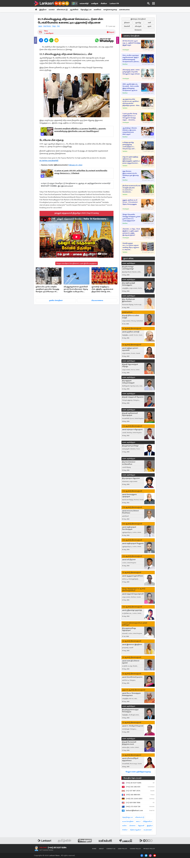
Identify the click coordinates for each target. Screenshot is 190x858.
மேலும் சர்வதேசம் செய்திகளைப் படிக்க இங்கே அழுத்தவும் (76, 263)
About (101, 848)
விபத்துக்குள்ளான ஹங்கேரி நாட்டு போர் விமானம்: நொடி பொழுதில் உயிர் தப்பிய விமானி (76, 289)
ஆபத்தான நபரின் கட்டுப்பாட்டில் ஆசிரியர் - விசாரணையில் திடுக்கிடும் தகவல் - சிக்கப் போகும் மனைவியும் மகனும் (131, 102)
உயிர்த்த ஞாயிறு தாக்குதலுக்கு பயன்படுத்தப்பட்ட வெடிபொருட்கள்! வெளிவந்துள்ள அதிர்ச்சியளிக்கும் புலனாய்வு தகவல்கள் (129, 146)
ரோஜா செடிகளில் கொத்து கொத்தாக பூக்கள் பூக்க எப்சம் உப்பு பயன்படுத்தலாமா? (131, 218)
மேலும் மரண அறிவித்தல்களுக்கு (138, 772)
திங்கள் (127, 23)
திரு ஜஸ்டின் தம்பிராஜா (130, 446)
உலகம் (52, 9)
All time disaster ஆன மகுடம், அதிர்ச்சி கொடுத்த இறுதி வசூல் (131, 43)
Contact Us (111, 848)
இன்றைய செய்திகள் (138, 19)
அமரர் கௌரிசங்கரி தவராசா (132, 677)
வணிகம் (97, 9)
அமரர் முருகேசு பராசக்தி (130, 332)
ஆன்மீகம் (74, 9)
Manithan (125, 64)
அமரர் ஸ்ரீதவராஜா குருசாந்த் (132, 610)
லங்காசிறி (84, 3)
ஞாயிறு (138, 23)
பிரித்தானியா (147, 821)
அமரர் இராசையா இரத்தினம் (132, 644)
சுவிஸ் (124, 826)
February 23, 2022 (75, 165)
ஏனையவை (124, 9)
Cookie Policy (135, 848)
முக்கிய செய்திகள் (56, 300)
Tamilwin (124, 108)
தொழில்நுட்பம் (127, 817)
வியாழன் (138, 26)
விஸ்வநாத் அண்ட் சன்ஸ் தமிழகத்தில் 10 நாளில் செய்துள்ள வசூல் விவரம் (131, 72)
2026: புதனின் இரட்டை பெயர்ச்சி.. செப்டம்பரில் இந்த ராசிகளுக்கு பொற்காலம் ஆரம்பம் (130, 87)
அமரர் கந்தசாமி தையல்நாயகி (133, 594)
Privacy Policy (149, 848)
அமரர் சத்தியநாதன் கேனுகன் (133, 543)
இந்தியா (43, 9)
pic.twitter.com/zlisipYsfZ (48, 160)
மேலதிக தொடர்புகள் (132, 778)
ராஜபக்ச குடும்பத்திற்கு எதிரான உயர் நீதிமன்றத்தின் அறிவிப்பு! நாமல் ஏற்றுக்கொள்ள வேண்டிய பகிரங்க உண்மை (131, 160)
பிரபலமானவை (97, 300)
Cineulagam (125, 50)
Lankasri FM (114, 3)
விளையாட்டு (62, 9)
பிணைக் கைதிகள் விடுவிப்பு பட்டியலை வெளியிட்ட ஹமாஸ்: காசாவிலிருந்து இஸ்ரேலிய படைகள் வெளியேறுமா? (80, 129)
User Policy (122, 848)
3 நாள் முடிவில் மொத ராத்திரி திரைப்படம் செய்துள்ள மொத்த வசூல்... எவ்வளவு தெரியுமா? (129, 117)
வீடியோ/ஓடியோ (135, 830)
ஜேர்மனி (141, 826)
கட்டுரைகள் (148, 830)
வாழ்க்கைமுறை (110, 9)
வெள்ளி (127, 26)
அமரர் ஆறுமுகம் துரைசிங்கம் (132, 576)
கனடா (138, 821)
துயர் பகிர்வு (128, 258)
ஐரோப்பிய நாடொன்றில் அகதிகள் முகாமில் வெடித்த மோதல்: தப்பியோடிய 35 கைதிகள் (47, 289)
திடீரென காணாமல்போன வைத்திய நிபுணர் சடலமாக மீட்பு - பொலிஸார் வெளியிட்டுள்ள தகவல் (131, 189)
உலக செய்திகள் (127, 821)
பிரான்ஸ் (132, 826)
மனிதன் (94, 3)
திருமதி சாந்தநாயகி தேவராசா (133, 397)
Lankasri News (54, 855)
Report (111, 32)
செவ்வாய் (138, 30)
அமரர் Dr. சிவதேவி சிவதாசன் (132, 726)
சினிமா (104, 3)
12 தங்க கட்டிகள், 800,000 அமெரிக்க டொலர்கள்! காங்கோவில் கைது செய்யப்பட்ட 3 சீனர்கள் (80, 171)
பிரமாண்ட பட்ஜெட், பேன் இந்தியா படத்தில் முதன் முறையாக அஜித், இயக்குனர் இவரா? (131, 232)
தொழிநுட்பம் (85, 9)
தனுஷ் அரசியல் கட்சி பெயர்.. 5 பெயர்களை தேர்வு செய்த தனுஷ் (130, 202)
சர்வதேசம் (49, 33)
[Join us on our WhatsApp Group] (104, 40)
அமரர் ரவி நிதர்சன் (129, 559)
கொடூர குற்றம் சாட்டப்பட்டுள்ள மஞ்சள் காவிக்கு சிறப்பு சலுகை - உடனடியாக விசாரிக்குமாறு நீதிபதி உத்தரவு (131, 246)
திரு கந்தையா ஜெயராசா (131, 478)
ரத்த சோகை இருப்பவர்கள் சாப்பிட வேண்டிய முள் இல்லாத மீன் (130, 174)
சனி (149, 23)
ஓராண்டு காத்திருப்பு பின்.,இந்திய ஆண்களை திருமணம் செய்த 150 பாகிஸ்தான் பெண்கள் (102, 289)
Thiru (46, 31)
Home (94, 848)
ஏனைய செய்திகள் (131, 36)
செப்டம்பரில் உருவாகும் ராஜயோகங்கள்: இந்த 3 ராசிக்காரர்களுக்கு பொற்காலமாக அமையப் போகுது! (131, 58)
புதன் (149, 26)
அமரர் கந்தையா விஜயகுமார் (132, 429)
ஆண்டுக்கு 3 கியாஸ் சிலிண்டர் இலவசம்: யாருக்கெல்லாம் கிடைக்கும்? (129, 131)
